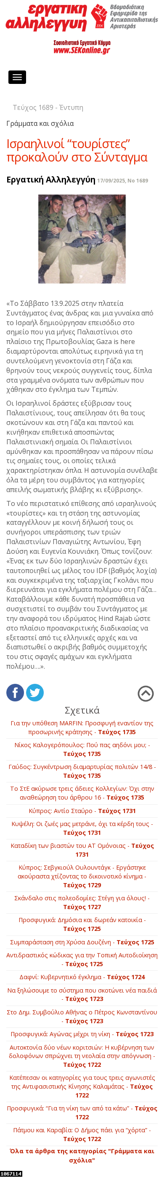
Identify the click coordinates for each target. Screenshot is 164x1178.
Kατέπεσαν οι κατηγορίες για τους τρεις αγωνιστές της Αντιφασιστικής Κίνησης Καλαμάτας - (82, 1086)
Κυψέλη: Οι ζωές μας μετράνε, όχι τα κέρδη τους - (82, 828)
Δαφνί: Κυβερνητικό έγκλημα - (82, 977)
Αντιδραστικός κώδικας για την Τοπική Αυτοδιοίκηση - (82, 959)
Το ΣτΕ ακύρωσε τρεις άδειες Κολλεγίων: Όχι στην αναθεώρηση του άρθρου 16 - (82, 792)
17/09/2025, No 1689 (122, 180)
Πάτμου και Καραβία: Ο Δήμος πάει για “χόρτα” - (82, 1134)
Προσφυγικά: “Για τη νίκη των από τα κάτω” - (82, 1112)
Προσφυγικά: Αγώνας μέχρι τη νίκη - (82, 1034)
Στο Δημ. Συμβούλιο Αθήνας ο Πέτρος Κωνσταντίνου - (82, 1016)
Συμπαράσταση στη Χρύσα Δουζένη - (82, 942)
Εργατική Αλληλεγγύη (50, 179)
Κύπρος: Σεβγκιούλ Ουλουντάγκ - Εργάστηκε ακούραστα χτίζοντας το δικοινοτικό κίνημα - (82, 876)
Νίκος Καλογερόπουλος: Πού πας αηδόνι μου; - (82, 749)
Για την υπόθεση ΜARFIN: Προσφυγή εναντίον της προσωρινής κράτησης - (82, 727)
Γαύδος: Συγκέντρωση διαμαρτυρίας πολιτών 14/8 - (82, 771)
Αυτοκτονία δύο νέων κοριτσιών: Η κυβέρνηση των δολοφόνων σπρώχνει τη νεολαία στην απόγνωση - (82, 1056)
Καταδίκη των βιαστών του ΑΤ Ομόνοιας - (82, 850)
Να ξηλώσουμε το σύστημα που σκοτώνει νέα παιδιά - (82, 994)
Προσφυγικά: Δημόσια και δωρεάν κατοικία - (82, 924)
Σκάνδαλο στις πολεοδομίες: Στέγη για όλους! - (82, 902)
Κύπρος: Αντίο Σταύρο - (82, 811)
